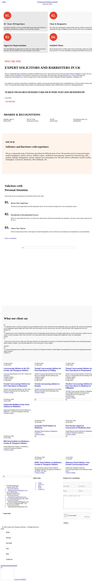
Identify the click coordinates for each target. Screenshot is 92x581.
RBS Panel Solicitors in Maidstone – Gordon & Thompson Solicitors (17, 442)
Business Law (67, 75)
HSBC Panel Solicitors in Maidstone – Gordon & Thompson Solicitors (49, 463)
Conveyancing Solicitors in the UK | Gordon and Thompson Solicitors (17, 369)
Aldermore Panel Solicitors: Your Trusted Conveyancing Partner (77, 463)
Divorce (89, 74)
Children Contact (9, 75)
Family (84, 74)
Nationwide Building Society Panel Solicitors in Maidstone (16, 405)
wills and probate (52, 75)
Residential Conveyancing (22, 75)
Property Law (19, 77)
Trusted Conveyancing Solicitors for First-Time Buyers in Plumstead (17, 385)
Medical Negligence (75, 74)
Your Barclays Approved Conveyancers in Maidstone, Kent (77, 427)
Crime (73, 75)
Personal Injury (65, 74)
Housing (60, 75)
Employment (8, 77)
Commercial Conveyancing (38, 75)
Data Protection (80, 75)
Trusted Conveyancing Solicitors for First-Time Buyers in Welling (48, 369)
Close (2, 528)
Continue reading (8, 377)
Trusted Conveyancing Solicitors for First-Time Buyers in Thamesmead (78, 369)
